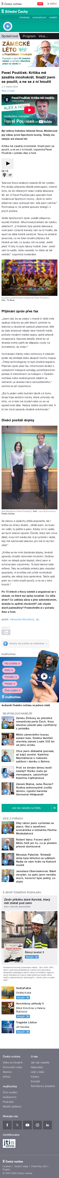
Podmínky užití (39, 1166)
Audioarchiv (39, 18)
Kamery (53, 18)
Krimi (7, 670)
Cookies (7, 1166)
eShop (6, 1076)
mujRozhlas (8, 654)
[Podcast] (4, 175)
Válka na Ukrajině (12, 1062)
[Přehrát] (8, 163)
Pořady (8, 683)
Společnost (10, 36)
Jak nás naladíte (40, 1062)
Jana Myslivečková (46, 511)
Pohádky (9, 676)
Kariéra (35, 1076)
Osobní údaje (21, 1166)
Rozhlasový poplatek (43, 1086)
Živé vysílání (11, 690)
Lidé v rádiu (37, 1071)
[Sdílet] (10, 175)
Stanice (7, 1071)
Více (43, 36)
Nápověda (37, 1067)
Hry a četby (11, 663)
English (6, 1169)
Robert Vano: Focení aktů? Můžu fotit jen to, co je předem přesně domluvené (36, 843)
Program (24, 18)
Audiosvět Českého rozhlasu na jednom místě (26, 705)
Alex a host (8, 90)
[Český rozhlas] (12, 4)
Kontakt (35, 1081)
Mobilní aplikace (12, 1106)
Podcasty (8, 1101)
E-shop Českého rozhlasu (22, 892)
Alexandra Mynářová (22, 619)
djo (37, 619)
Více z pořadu (13, 818)
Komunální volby (12, 1067)
